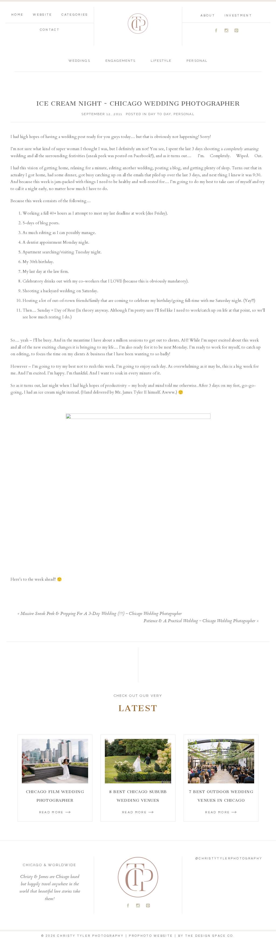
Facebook (142, 156)
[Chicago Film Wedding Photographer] (55, 761)
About (208, 15)
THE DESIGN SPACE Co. (210, 935)
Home (17, 14)
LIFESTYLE (161, 61)
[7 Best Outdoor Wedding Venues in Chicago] (221, 761)
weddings (79, 61)
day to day (159, 114)
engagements (120, 61)
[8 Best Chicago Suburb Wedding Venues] (138, 761)
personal (197, 61)
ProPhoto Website (151, 935)
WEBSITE (42, 14)
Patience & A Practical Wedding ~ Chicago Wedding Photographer (199, 621)
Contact (50, 29)
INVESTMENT (238, 15)
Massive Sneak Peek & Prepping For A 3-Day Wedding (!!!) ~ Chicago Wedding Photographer (101, 614)
